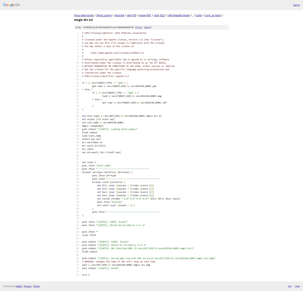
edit (147, 27)
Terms (36, 286)
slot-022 (159, 15)
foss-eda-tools (84, 15)
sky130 (131, 15)
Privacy (27, 286)
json (297, 286)
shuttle (119, 15)
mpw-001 (145, 15)
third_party (104, 15)
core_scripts (213, 15)
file (138, 27)
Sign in (296, 4)
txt (290, 286)
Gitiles (19, 286)
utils (199, 15)
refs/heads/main (178, 15)
